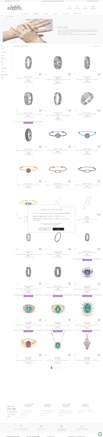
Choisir (44, 229)
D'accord (58, 229)
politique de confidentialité (53, 224)
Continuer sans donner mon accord (67, 206)
